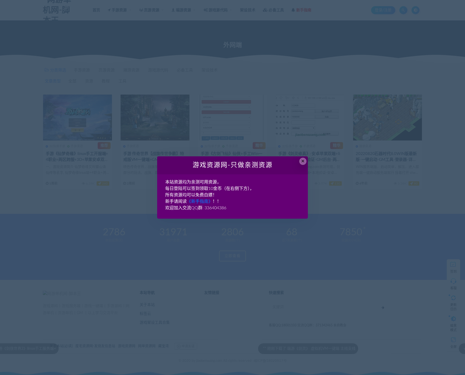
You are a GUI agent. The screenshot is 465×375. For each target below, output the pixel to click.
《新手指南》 (200, 201)
